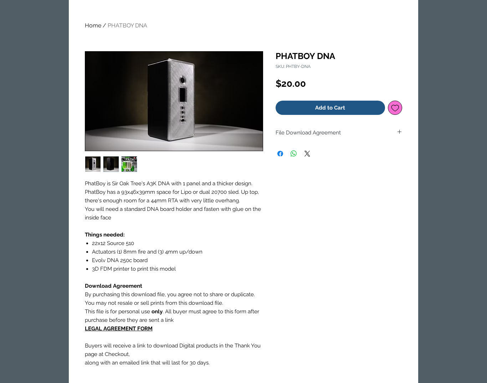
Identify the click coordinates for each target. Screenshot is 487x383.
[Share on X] (307, 153)
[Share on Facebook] (280, 153)
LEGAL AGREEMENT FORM (119, 328)
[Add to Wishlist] (395, 108)
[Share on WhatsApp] (293, 153)
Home (93, 25)
